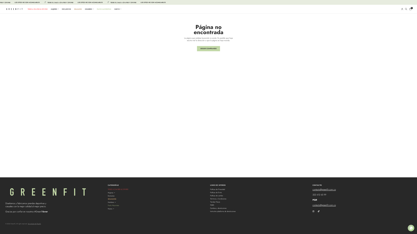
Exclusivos (66, 9)
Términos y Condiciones (218, 199)
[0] (410, 9)
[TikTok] (320, 211)
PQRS (212, 205)
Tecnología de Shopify (34, 224)
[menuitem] (37, 9)
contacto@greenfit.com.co (324, 189)
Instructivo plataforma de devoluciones (223, 211)
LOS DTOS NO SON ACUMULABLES (24, 2)
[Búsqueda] (406, 9)
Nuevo (117, 9)
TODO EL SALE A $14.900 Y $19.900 (58, 2)
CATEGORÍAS (113, 185)
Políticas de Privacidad (217, 189)
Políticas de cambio (216, 195)
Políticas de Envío (216, 192)
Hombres (88, 9)
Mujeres (54, 9)
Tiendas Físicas (215, 202)
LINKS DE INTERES (218, 185)
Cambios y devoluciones (218, 208)
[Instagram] (315, 211)
